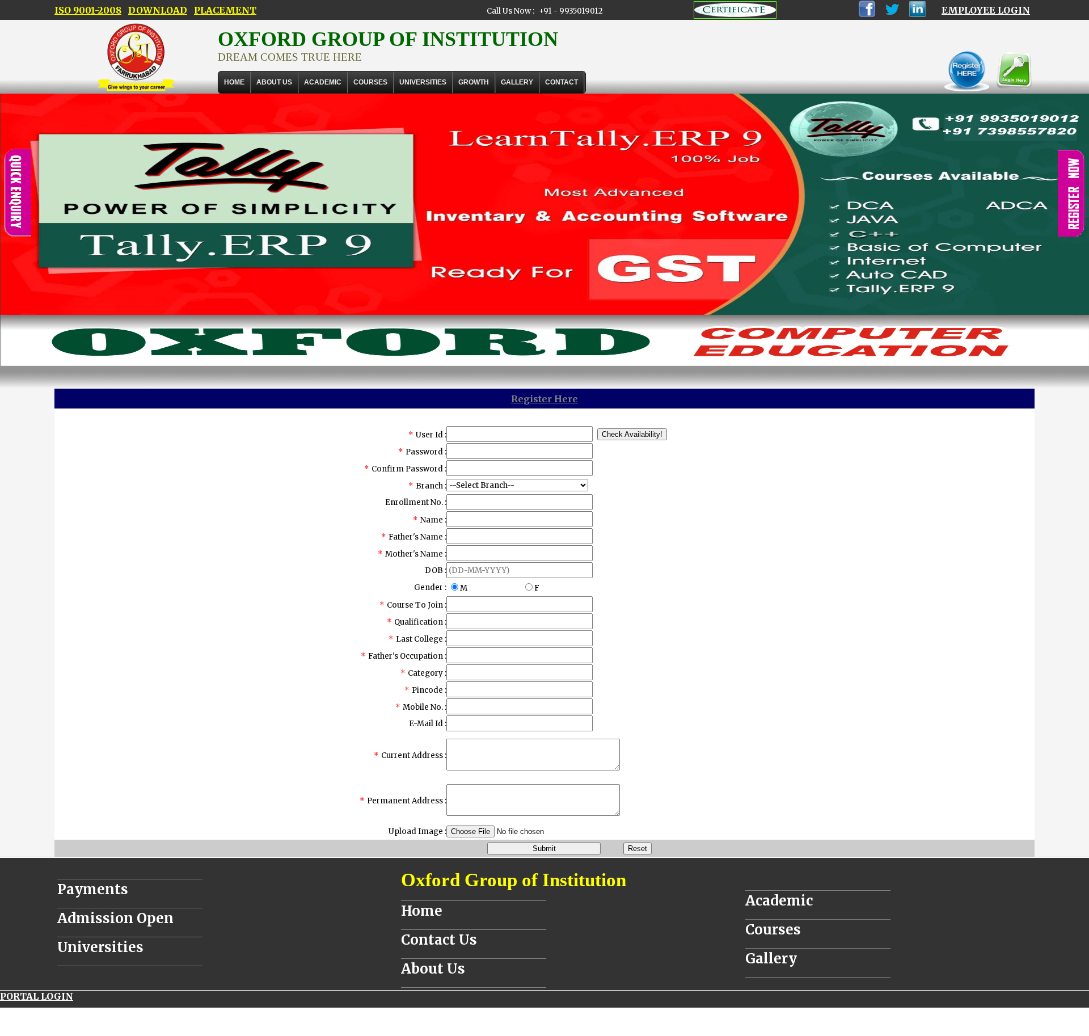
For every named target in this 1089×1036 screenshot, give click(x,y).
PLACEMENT (225, 10)
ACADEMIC (322, 82)
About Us (274, 82)
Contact (561, 82)
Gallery (517, 82)
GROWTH (473, 82)
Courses (773, 929)
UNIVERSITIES (422, 82)
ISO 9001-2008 (87, 10)
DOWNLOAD (157, 10)
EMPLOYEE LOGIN (986, 10)
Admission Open (115, 918)
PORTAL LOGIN (36, 996)
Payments (92, 889)
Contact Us (439, 940)
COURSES (370, 82)
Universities (100, 947)
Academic (779, 900)
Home (234, 82)
